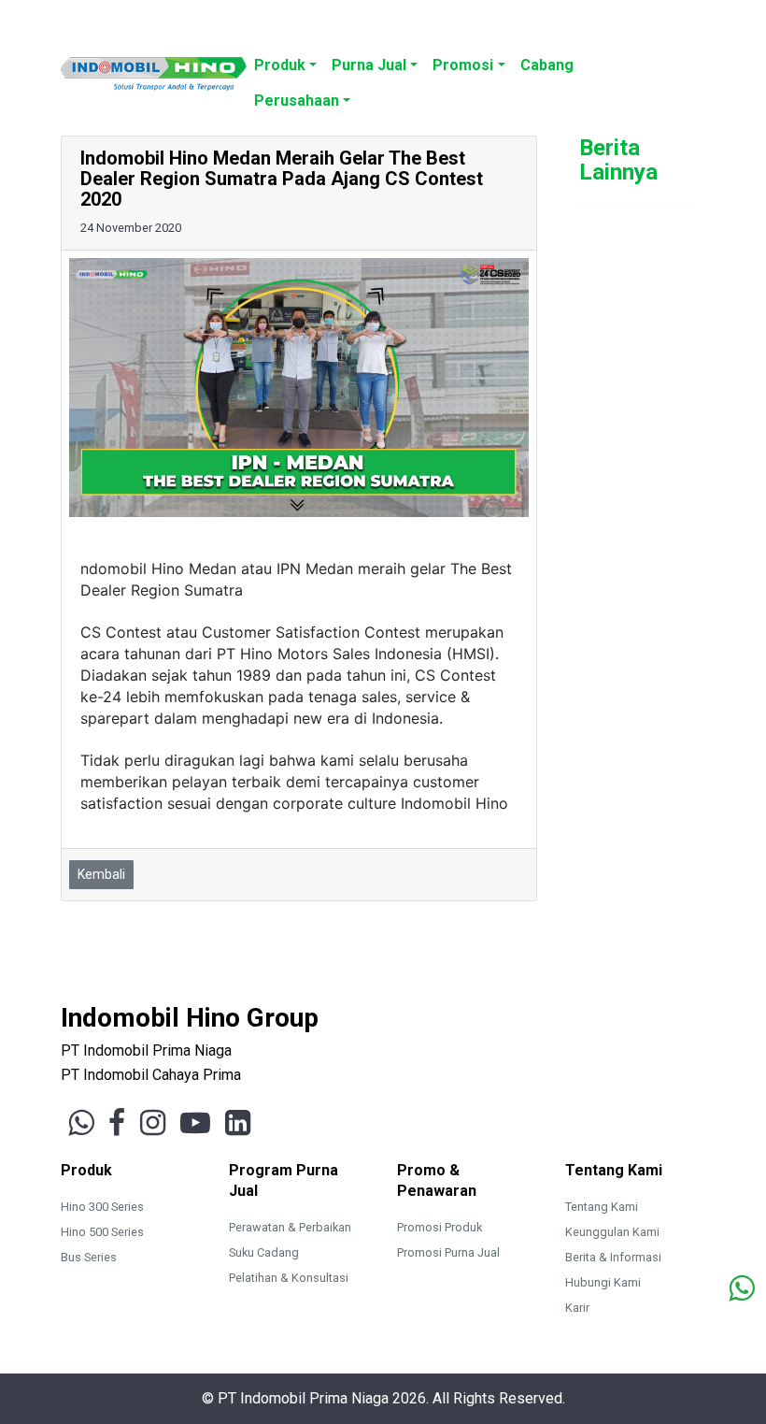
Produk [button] (279, 65)
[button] (588, 55)
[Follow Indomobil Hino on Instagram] (153, 1122)
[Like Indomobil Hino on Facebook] (117, 1122)
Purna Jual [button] (369, 65)
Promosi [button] (463, 65)
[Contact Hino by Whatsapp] (741, 1289)
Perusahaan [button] (296, 100)
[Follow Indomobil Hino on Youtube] (195, 1122)
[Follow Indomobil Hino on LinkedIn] (238, 1122)
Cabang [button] (547, 65)
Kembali (101, 874)
